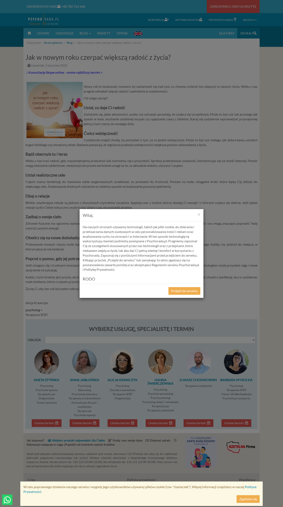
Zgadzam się (248, 499)
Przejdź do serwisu (184, 291)
